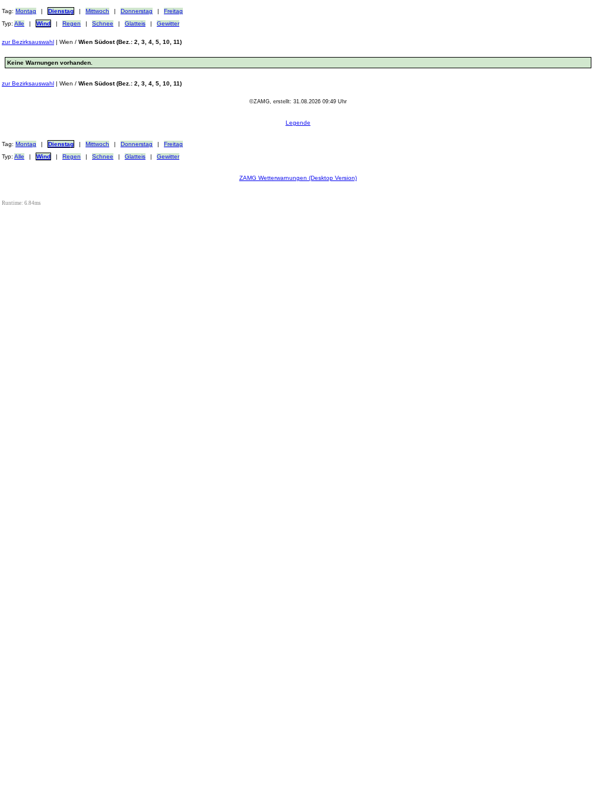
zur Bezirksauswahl (28, 42)
